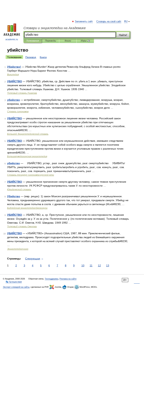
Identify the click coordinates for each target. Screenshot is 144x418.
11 (91, 265)
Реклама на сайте (67, 279)
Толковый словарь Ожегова (22, 226)
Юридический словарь (19, 189)
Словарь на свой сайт (108, 21)
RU (126, 21)
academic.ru (11, 39)
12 (99, 265)
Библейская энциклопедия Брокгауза (27, 208)
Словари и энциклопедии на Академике (54, 28)
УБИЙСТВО (14, 81)
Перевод (30, 57)
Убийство (13, 196)
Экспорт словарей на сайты (16, 287)
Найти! (123, 34)
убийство (13, 99)
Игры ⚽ (85, 40)
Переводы (50, 40)
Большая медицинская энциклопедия (27, 156)
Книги (68, 40)
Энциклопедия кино (17, 249)
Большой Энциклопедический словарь (27, 134)
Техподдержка (51, 279)
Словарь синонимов (17, 111)
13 (107, 265)
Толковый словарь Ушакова (22, 93)
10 (82, 265)
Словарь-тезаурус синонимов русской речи (30, 175)
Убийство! (14, 66)
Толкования (32, 40)
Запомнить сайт (84, 21)
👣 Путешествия (14, 282)
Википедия (13, 74)
